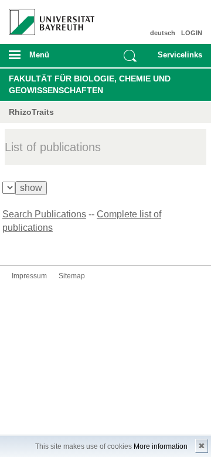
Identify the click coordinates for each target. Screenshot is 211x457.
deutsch (162, 32)
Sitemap (72, 276)
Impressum (29, 276)
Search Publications (44, 214)
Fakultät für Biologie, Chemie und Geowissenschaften (90, 84)
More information (161, 446)
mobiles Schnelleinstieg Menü (177, 58)
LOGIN (191, 32)
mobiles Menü (46, 58)
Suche (130, 56)
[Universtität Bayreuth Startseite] (47, 17)
